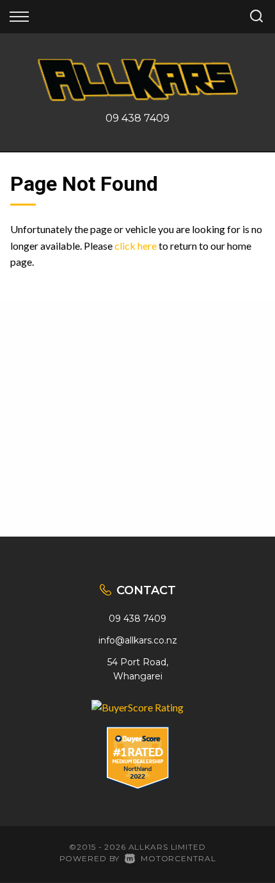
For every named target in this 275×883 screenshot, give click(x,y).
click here (135, 245)
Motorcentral (178, 858)
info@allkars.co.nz (137, 640)
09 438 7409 (137, 118)
